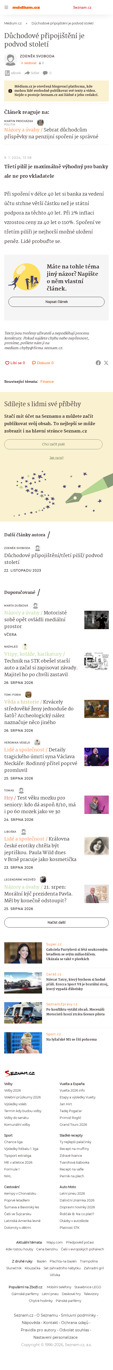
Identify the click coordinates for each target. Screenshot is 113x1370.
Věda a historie (21, 702)
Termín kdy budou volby (22, 1111)
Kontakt (50, 1322)
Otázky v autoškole (74, 1221)
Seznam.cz (82, 7)
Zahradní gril (94, 1268)
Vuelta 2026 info (72, 1090)
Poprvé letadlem (17, 1200)
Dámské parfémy (25, 1294)
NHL (7, 1176)
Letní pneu (50, 1294)
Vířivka (55, 1275)
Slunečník (14, 1268)
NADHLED (11, 646)
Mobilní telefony (59, 1287)
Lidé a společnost (24, 750)
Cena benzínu (47, 1249)
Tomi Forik (12, 694)
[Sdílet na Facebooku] (98, 362)
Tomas (9, 790)
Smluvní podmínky (78, 1315)
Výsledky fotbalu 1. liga (21, 1149)
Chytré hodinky (41, 1301)
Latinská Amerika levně (22, 1221)
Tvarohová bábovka (74, 1162)
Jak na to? (57, 458)
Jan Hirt (66, 1104)
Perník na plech (72, 1176)
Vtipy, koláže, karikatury (33, 654)
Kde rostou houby (19, 1249)
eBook (16, 73)
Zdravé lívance (71, 1156)
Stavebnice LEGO (87, 1287)
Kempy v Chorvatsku (20, 1193)
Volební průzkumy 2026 (22, 1097)
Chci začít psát (53, 444)
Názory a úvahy (21, 130)
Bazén (42, 1261)
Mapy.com (55, 1242)
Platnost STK (69, 1228)
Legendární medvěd (20, 879)
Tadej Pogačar (71, 1111)
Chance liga (13, 1142)
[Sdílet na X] (106, 362)
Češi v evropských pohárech (82, 1249)
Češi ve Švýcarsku (17, 1214)
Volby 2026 (12, 1090)
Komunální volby (17, 1125)
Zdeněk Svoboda (37, 56)
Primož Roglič (70, 1118)
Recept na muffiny (74, 1149)
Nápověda (31, 1322)
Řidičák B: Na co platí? (77, 1214)
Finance (47, 381)
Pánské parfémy (68, 1301)
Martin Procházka (18, 121)
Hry (8, 798)
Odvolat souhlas (74, 1330)
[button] (96, 620)
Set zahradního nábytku (62, 1268)
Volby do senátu (16, 1118)
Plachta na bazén (63, 1261)
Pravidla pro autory (38, 1330)
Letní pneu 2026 (72, 1193)
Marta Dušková (16, 605)
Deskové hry (71, 1294)
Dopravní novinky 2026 (77, 1207)
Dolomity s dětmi (17, 1228)
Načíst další (56, 922)
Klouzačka (32, 1268)
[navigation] (6, 7)
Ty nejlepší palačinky (75, 1142)
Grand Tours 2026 (73, 1125)
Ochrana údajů (74, 1322)
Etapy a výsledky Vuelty (77, 1097)
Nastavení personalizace (55, 1337)
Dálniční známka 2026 (77, 1200)
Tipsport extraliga (17, 1156)
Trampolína (89, 1261)
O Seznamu (47, 1315)
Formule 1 (11, 1169)
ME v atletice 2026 (18, 1162)
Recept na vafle (72, 1169)
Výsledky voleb (15, 1104)
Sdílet (35, 73)
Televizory (91, 1294)
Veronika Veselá (17, 742)
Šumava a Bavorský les (21, 1207)
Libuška (10, 831)
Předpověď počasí (80, 1242)
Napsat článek (56, 302)
